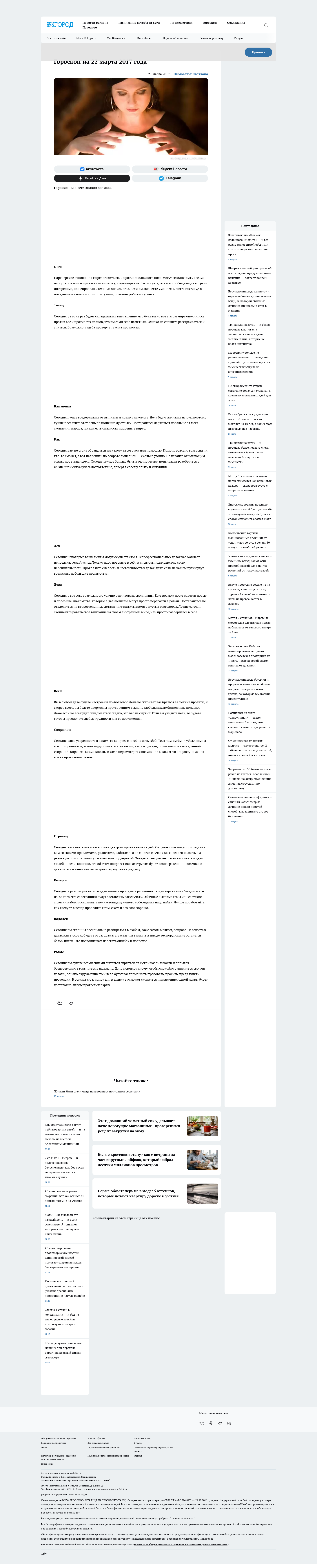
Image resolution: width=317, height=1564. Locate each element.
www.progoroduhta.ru (70, 1473)
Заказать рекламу (212, 38)
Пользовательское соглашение (103, 1447)
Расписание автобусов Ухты (139, 22)
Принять (258, 52)
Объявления (236, 22)
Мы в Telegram (86, 38)
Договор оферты (96, 1438)
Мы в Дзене (144, 38)
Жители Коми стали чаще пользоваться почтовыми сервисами (97, 1093)
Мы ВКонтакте (116, 38)
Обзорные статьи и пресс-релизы (58, 1438)
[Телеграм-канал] (170, 178)
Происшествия (181, 22)
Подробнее (206, 1538)
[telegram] (72, 1003)
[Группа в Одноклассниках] (210, 1423)
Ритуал (239, 38)
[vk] (59, 1003)
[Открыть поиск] (265, 25)
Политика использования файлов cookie (108, 1455)
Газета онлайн (56, 38)
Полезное (90, 27)
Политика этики (142, 1438)
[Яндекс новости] (170, 169)
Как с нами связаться (98, 1442)
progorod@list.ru (118, 1489)
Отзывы (138, 1442)
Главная (138, 1455)
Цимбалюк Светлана (191, 74)
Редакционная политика (53, 1442)
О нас (44, 1447)
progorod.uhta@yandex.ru (54, 1494)
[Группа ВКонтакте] (92, 169)
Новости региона (95, 22)
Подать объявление (176, 38)
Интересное (47, 1463)
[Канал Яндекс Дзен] (92, 178)
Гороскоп (210, 22)
